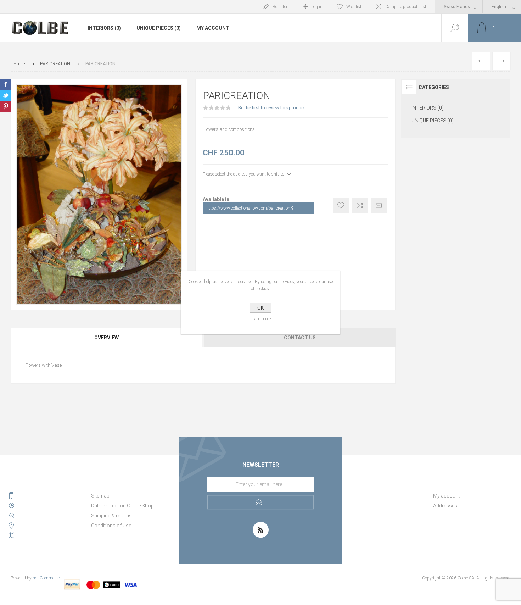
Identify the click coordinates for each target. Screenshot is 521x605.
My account (212, 28)
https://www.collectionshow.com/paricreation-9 (250, 208)
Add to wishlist (341, 205)
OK (260, 308)
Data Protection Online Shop (122, 506)
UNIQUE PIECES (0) (158, 28)
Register (280, 6)
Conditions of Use (111, 525)
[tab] (107, 337)
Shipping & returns (111, 515)
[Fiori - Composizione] (501, 61)
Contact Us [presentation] (300, 337)
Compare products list (405, 6)
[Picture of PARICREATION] (99, 194)
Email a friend (379, 205)
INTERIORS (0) (104, 28)
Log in (317, 6)
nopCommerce (46, 578)
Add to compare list (360, 205)
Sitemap (100, 496)
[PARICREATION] (481, 61)
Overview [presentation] (106, 337)
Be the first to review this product (271, 107)
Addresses (445, 506)
